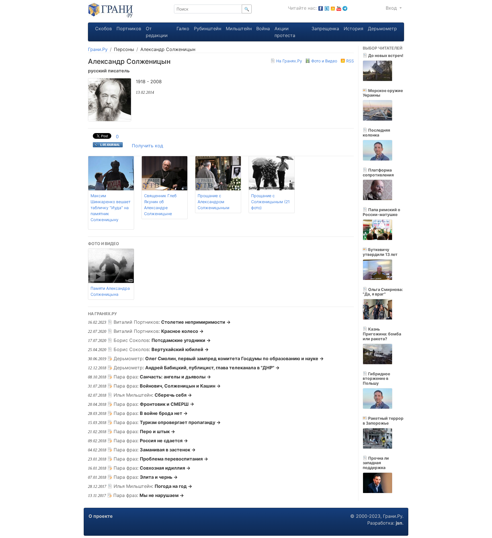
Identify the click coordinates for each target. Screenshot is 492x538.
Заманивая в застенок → (168, 450)
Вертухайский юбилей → (180, 349)
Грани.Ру (98, 49)
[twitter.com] (327, 8)
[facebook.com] (320, 8)
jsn (399, 523)
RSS (349, 60)
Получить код (147, 145)
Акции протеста (284, 32)
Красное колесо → (182, 331)
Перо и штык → (157, 431)
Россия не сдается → (164, 440)
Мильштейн (239, 28)
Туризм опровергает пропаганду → (180, 422)
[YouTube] (339, 8)
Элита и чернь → (159, 477)
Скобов (103, 28)
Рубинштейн (207, 28)
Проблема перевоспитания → (174, 459)
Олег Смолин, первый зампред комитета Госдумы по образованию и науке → (234, 358)
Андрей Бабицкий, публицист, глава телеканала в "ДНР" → (212, 367)
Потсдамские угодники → (181, 340)
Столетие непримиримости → (196, 322)
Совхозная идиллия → (165, 468)
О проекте (101, 516)
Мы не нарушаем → (162, 495)
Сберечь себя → (173, 395)
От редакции (157, 32)
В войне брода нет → (164, 413)
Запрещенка (325, 28)
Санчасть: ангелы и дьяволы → (175, 377)
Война (263, 28)
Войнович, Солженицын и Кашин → (180, 386)
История (353, 28)
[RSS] (333, 8)
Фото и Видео (324, 60)
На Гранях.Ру (289, 60)
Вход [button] (392, 8)
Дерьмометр (382, 28)
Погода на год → (173, 486)
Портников (128, 28)
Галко (183, 28)
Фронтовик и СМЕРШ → (167, 404)
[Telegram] (345, 8)
